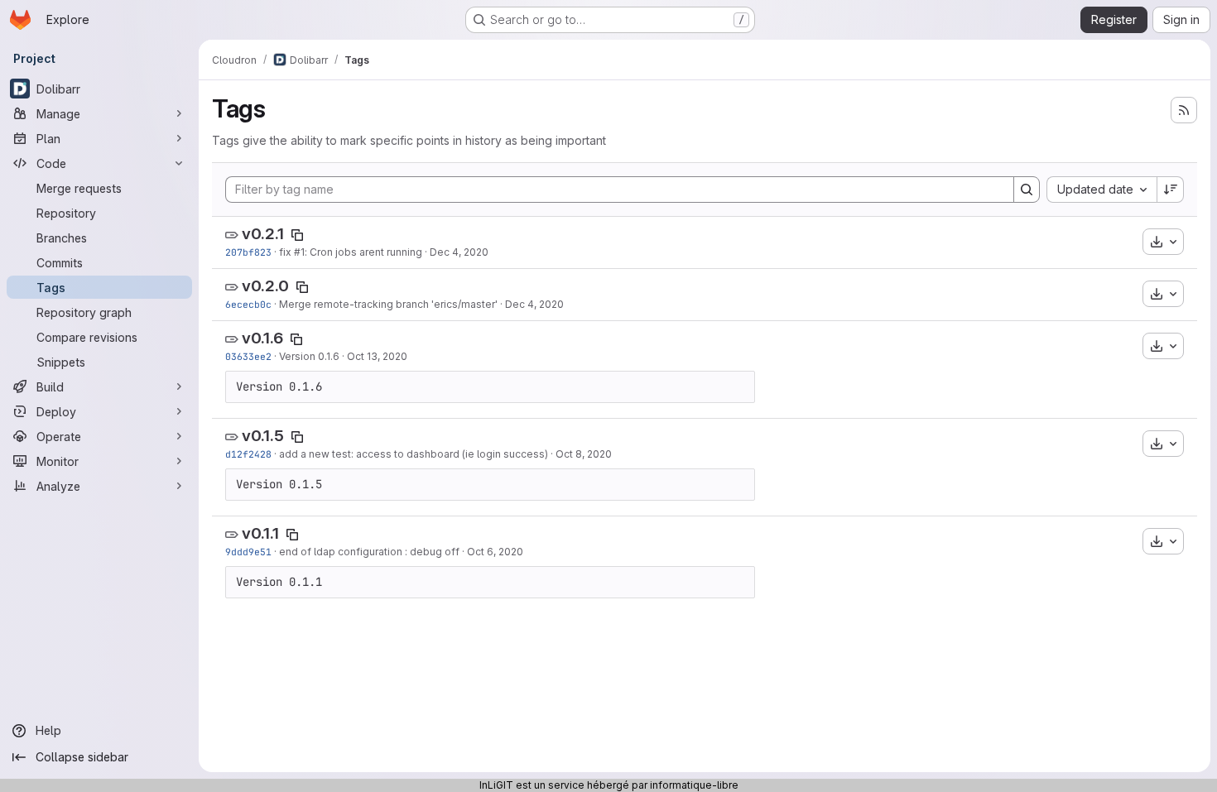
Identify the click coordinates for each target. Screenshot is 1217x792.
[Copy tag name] (297, 235)
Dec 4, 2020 (459, 252)
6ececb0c (248, 304)
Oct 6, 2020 (495, 551)
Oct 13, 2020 (377, 356)
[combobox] (1101, 189)
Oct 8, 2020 (584, 454)
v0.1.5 (263, 435)
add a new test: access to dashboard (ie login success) (413, 454)
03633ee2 (248, 356)
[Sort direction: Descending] (1170, 189)
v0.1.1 (260, 533)
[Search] (1026, 189)
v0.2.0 (265, 285)
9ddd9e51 (248, 551)
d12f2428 (248, 454)
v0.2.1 (263, 233)
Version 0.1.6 (309, 356)
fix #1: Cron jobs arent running (350, 252)
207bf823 (248, 252)
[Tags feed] (1184, 110)
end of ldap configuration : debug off (369, 551)
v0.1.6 (262, 338)
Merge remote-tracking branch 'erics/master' (388, 304)
